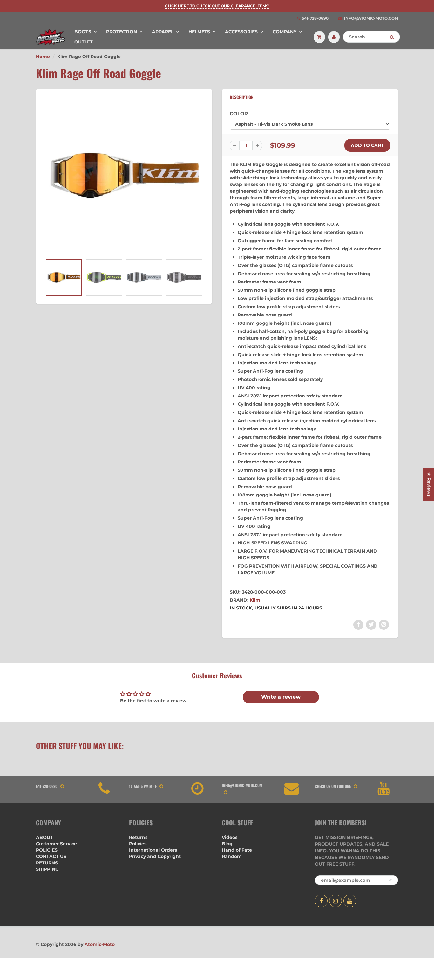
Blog (227, 844)
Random (232, 856)
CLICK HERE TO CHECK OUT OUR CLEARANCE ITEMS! (217, 5)
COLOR (239, 113)
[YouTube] (349, 901)
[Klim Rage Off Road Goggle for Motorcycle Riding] (124, 175)
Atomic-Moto (100, 944)
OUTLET (83, 42)
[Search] (392, 37)
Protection (121, 32)
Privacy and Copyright (155, 856)
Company (284, 32)
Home (43, 56)
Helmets (199, 32)
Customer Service (56, 844)
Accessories (241, 32)
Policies (137, 844)
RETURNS (47, 863)
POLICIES (47, 850)
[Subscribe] (390, 880)
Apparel (162, 32)
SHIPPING (47, 869)
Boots (82, 32)
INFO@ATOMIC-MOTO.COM (371, 18)
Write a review (281, 697)
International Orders (153, 850)
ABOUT (44, 837)
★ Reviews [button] (429, 484)
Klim (255, 600)
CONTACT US (51, 856)
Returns (138, 837)
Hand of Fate (237, 850)
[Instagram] (335, 901)
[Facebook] (321, 901)
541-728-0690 (315, 18)
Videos (229, 837)
